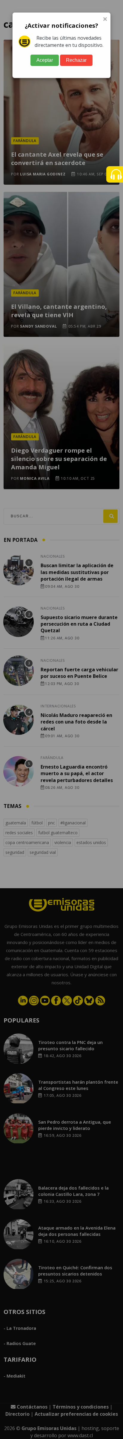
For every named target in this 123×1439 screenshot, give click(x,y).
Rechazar (76, 60)
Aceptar (44, 60)
